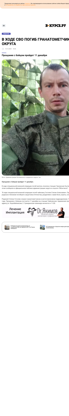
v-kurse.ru (27, 3)
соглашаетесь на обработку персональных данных (21, 5)
